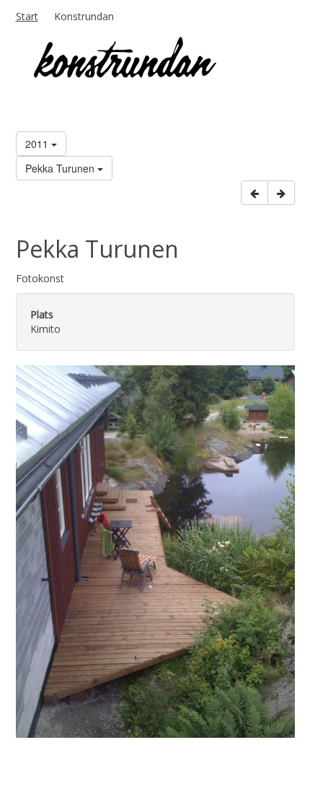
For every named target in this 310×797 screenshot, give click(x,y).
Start (27, 16)
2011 (38, 143)
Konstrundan (84, 16)
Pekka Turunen (61, 168)
